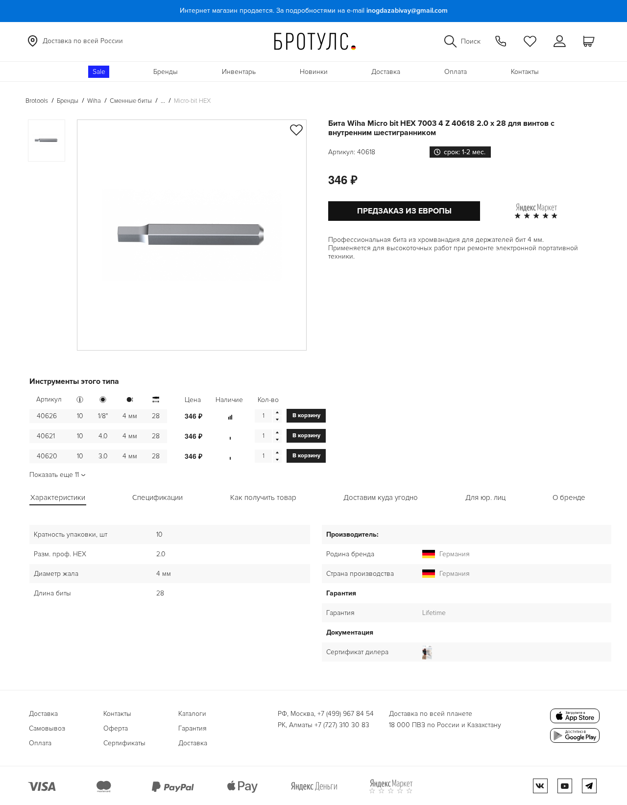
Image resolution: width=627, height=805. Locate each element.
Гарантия (192, 728)
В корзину (306, 415)
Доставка (385, 72)
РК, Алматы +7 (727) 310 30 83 (323, 725)
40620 (47, 456)
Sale (99, 72)
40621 (46, 436)
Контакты (525, 72)
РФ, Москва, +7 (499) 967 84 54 (326, 714)
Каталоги (192, 714)
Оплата (455, 72)
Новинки (314, 72)
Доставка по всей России (83, 41)
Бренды (165, 72)
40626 (47, 416)
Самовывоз (47, 728)
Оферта (115, 728)
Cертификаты (124, 743)
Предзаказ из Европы (404, 211)
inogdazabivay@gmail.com (407, 10)
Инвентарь (239, 72)
